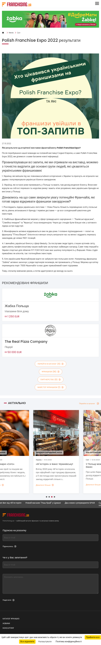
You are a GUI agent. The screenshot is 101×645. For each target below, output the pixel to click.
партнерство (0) (48, 379)
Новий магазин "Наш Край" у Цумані (33, 503)
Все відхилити (27, 641)
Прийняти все (93, 637)
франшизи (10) (49, 371)
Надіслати (7, 600)
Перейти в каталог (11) (49, 364)
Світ (18, 32)
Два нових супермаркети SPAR (70, 503)
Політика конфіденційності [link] (69, 641)
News (11, 32)
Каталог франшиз (11, 618)
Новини (6, 623)
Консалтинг (8, 628)
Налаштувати (45, 641)
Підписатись (8, 546)
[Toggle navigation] (97, 3)
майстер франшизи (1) (48, 387)
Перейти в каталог (87, 403)
